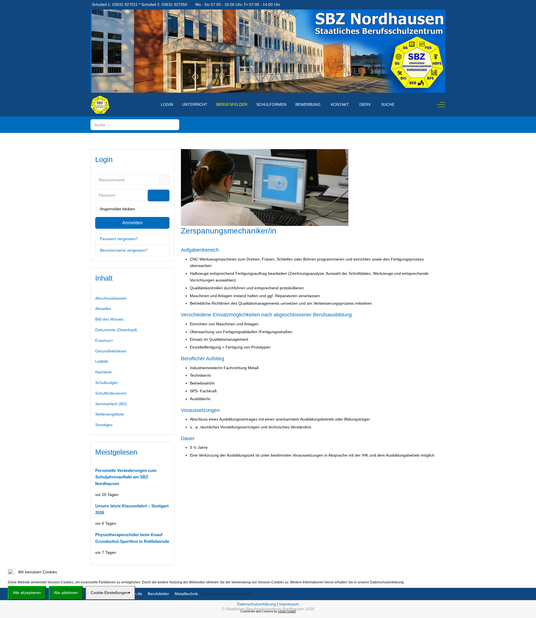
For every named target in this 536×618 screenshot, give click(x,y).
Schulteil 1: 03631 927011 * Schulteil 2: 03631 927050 (139, 4)
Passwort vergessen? (119, 239)
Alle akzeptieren (27, 592)
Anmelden (132, 222)
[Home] (150, 101)
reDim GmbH (287, 611)
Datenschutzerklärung (256, 604)
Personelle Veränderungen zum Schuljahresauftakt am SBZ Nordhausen (125, 477)
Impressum (289, 604)
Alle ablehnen (66, 592)
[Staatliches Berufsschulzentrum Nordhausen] (99, 105)
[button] (132, 393)
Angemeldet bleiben (117, 209)
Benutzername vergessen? (124, 250)
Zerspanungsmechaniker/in (228, 230)
